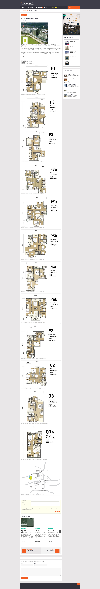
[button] (22, 531)
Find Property (39, 7)
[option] (27, 530)
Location (22, 7)
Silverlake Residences (71, 84)
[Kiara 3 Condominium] (57, 550)
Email (23, 502)
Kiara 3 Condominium (50, 550)
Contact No (24, 504)
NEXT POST (52, 549)
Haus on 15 (51, 531)
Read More (23, 541)
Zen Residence (30, 550)
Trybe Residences (39, 531)
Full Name (24, 500)
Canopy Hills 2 (70, 94)
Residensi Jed (72, 41)
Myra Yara (69, 89)
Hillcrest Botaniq (70, 78)
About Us (46, 7)
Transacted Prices (54, 7)
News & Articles (30, 7)
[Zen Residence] (24, 550)
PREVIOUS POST (30, 549)
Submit (57, 511)
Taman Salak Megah (70, 27)
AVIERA (71, 46)
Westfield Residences (27, 531)
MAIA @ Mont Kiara (73, 56)
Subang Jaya (24, 15)
